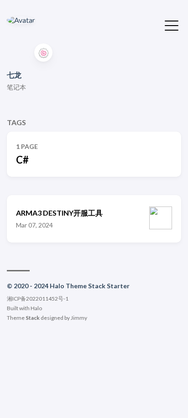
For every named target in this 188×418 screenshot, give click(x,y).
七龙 (14, 74)
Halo (36, 308)
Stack (33, 317)
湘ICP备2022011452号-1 (37, 298)
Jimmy (79, 317)
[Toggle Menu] (171, 24)
